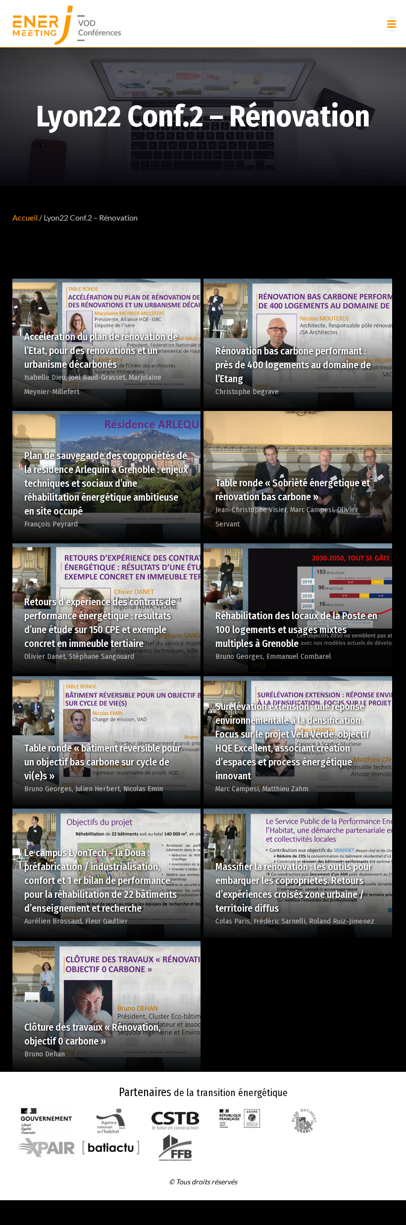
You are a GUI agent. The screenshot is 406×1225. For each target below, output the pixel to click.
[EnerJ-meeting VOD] (66, 23)
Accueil (25, 217)
